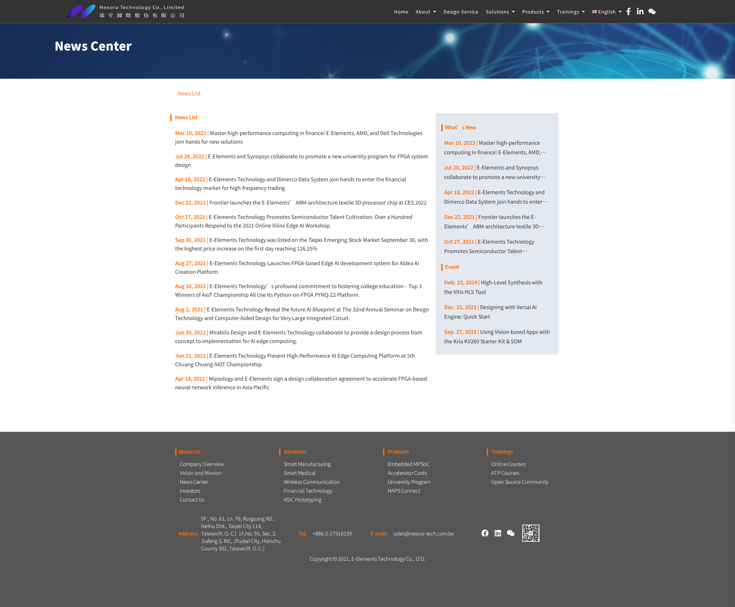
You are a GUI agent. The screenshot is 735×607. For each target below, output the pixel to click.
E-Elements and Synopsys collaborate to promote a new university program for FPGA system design (492, 176)
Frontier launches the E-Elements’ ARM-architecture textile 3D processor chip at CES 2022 (318, 202)
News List (189, 93)
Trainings (568, 11)
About (423, 11)
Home (401, 11)
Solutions (497, 11)
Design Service (461, 11)
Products (533, 11)
